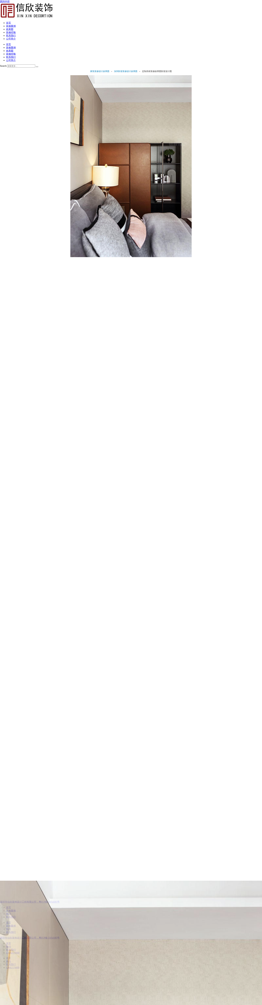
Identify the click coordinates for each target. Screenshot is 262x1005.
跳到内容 (5, 1)
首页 (8, 23)
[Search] (37, 66)
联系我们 (11, 35)
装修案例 (11, 26)
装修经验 (11, 32)
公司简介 (11, 38)
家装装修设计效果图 (100, 71)
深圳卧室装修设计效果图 (126, 71)
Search (3, 66)
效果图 (9, 29)
